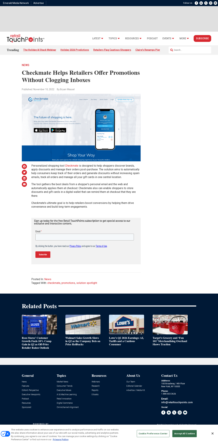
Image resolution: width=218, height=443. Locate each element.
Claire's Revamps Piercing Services (155, 50)
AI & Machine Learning (67, 394)
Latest (96, 38)
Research (96, 386)
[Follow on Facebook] (196, 3)
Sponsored (26, 407)
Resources (132, 38)
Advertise (38, 3)
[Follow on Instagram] (210, 3)
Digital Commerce (65, 403)
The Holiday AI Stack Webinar (39, 50)
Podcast (152, 38)
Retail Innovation (64, 399)
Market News (62, 382)
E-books (95, 394)
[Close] (212, 433)
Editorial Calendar (134, 386)
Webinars (96, 382)
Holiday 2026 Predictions (74, 50)
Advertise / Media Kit (135, 390)
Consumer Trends (65, 386)
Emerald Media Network (16, 3)
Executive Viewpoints (31, 394)
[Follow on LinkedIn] (201, 3)
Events (166, 38)
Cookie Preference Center (153, 433)
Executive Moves (64, 390)
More (183, 38)
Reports (95, 390)
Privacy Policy (60, 439)
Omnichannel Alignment (68, 407)
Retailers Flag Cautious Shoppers (112, 50)
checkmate (53, 283)
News (25, 65)
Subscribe (202, 38)
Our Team (130, 382)
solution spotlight (86, 283)
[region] (109, 434)
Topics (113, 38)
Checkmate (71, 165)
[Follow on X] (206, 3)
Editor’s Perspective (30, 390)
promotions (68, 283)
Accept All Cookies (184, 433)
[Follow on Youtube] (215, 3)
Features (25, 386)
